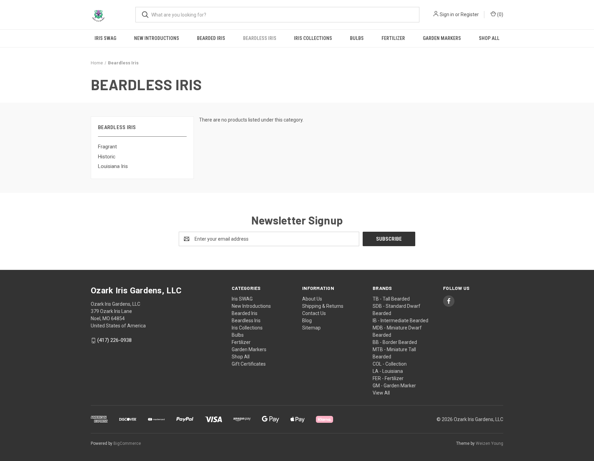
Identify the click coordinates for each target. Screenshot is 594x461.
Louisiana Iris (113, 166)
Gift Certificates (249, 364)
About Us (312, 299)
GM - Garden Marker (394, 385)
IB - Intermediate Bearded (400, 320)
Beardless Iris (259, 38)
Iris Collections (313, 38)
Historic (107, 157)
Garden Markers (442, 38)
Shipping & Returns (322, 306)
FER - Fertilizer (388, 378)
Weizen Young (489, 443)
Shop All (489, 38)
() (499, 14)
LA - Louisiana (388, 371)
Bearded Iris (211, 38)
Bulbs (357, 38)
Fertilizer (393, 38)
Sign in (447, 14)
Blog (307, 320)
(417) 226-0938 (114, 340)
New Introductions (156, 38)
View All (381, 393)
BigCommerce (127, 443)
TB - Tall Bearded (391, 299)
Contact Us (314, 313)
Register (470, 14)
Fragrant (107, 147)
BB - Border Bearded (395, 342)
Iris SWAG (105, 38)
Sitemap (311, 328)
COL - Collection (390, 364)
